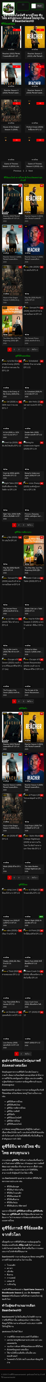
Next (31, 171)
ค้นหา (39, 6)
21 (28, 349)
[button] (23, 4)
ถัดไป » (34, 349)
